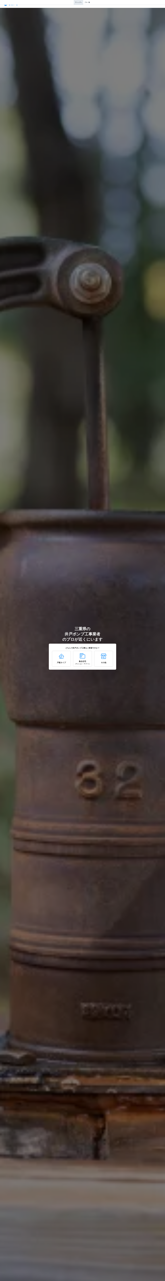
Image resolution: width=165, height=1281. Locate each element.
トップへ (79, 2)
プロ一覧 (87, 2)
